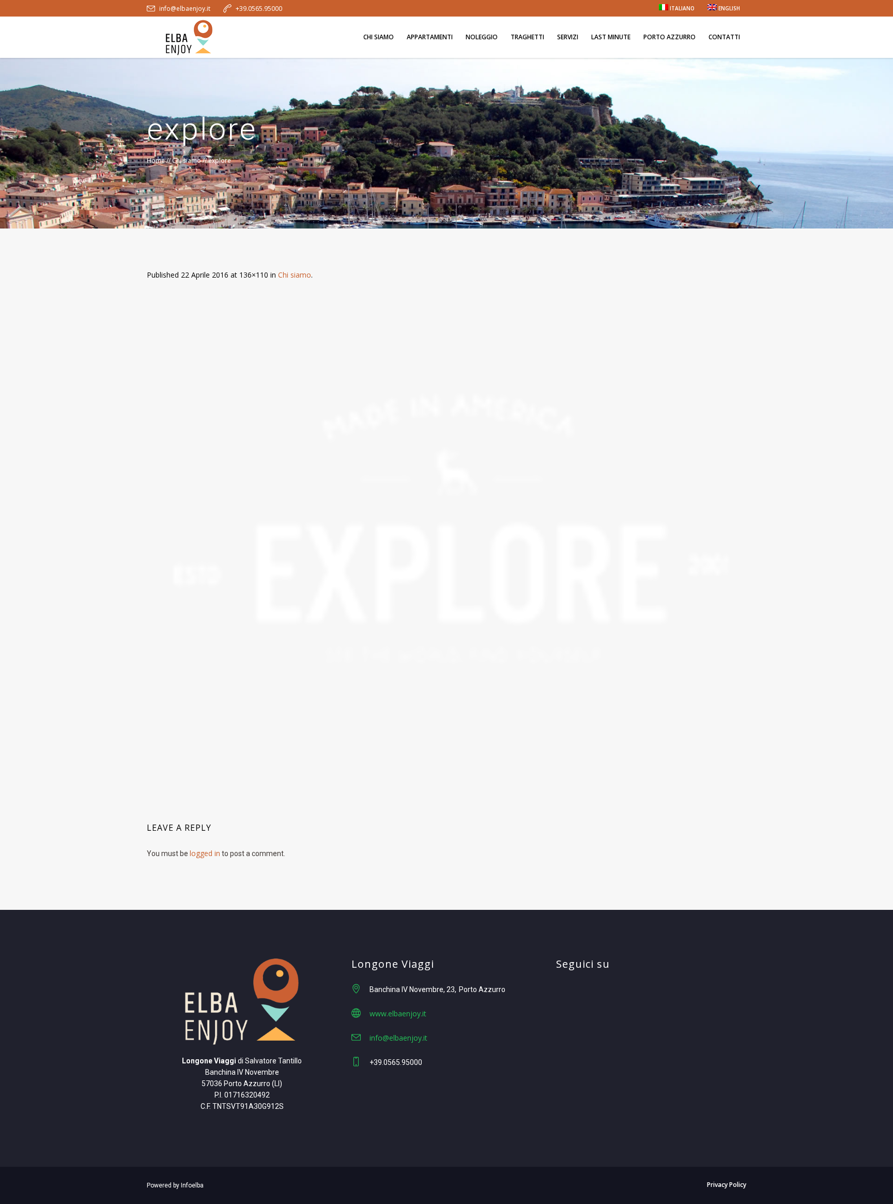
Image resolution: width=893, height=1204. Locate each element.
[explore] (446, 548)
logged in (205, 853)
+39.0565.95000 (259, 8)
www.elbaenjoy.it (397, 1013)
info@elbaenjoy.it (184, 8)
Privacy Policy (726, 1184)
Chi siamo (186, 160)
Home (156, 160)
